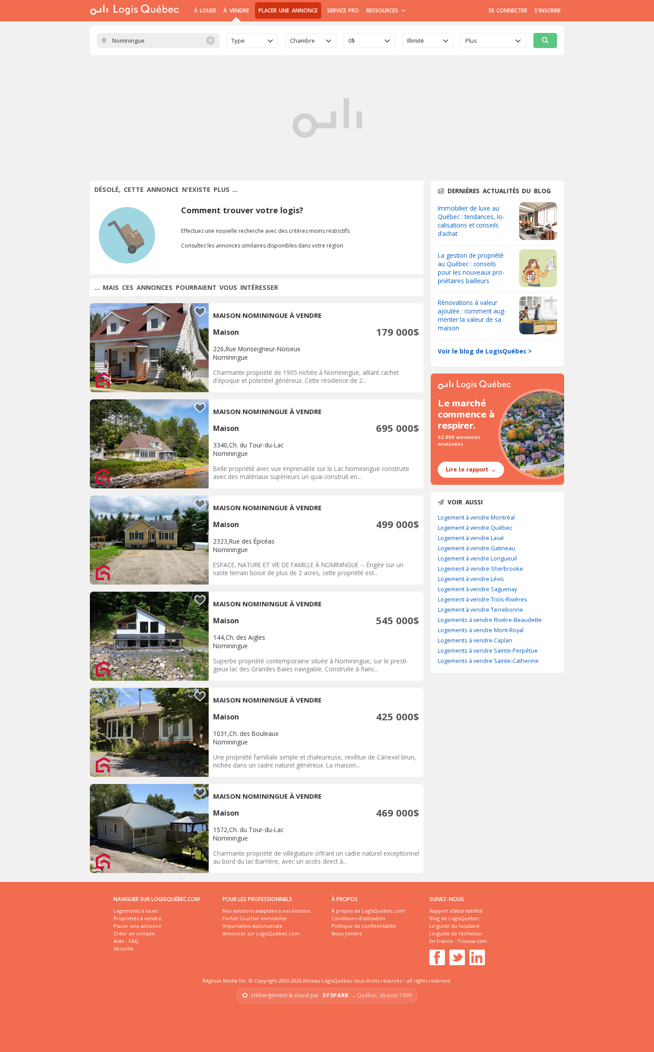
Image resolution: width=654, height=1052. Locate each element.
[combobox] (252, 40)
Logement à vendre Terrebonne (480, 609)
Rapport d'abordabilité (456, 910)
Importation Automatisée (252, 925)
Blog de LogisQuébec (454, 918)
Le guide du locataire (454, 925)
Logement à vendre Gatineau (476, 548)
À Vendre (236, 10)
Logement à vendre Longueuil (477, 558)
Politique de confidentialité (363, 925)
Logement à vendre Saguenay (477, 589)
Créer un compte (134, 933)
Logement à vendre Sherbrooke (480, 569)
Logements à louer (135, 910)
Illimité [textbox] (415, 41)
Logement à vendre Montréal (476, 517)
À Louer (205, 10)
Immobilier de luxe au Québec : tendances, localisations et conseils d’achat (471, 221)
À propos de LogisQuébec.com (368, 910)
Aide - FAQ (125, 941)
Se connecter (507, 10)
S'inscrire (547, 10)
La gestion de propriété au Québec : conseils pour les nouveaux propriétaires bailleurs (471, 268)
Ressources (383, 10)
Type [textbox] (238, 41)
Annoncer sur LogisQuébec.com (260, 933)
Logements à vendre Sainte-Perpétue (488, 650)
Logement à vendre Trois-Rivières (482, 599)
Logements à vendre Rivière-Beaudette (490, 620)
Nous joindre (346, 933)
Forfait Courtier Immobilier (254, 918)
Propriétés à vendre (137, 918)
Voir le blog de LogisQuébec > (485, 351)
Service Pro (343, 10)
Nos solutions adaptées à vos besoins (266, 910)
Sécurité (123, 948)
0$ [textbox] (351, 41)
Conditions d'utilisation (358, 918)
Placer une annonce (288, 10)
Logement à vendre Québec (475, 528)
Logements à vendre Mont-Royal (481, 630)
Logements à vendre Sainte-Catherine (488, 661)
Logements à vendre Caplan (475, 640)
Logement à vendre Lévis (471, 579)
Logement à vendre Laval (471, 538)
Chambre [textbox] (302, 41)
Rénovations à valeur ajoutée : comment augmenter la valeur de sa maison (472, 315)
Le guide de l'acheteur (456, 933)
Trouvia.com (472, 941)
